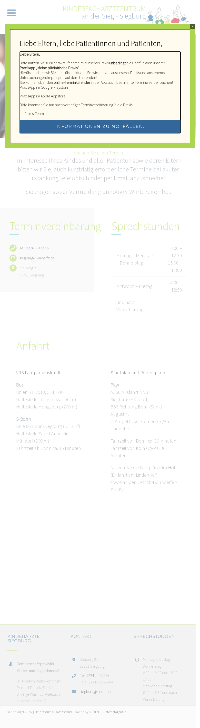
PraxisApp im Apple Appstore (43, 96)
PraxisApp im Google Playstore (44, 87)
